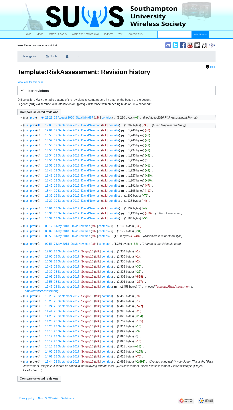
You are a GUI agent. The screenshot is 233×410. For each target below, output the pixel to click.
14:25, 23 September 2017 (62, 321)
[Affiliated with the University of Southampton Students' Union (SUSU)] (204, 45)
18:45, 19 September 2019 (62, 185)
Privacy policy (27, 398)
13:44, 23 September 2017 (62, 361)
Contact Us (136, 34)
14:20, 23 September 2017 (62, 326)
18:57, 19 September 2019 (62, 140)
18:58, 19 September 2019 (62, 135)
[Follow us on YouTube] (190, 45)
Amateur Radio (58, 34)
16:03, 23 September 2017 (62, 276)
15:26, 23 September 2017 (62, 301)
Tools (53, 56)
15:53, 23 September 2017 (62, 281)
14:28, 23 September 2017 (62, 316)
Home (28, 34)
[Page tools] (78, 56)
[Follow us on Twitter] (175, 45)
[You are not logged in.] (67, 56)
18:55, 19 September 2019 (62, 150)
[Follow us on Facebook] (182, 45)
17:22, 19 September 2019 (62, 200)
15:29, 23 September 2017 (62, 296)
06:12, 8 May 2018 (57, 226)
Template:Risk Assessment (172, 286)
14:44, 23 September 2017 (62, 311)
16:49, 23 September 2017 (62, 266)
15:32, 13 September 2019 (62, 218)
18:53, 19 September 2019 (62, 160)
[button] (116, 91)
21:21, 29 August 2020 (59, 117)
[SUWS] (116, 16)
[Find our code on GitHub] (197, 45)
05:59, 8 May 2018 (57, 236)
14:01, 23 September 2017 (62, 356)
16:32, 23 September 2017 (62, 271)
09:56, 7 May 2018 (57, 243)
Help (213, 66)
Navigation (30, 56)
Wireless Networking (85, 34)
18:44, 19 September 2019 (62, 190)
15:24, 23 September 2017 (62, 306)
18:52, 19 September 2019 (62, 165)
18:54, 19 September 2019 (62, 155)
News (40, 34)
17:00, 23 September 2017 (62, 251)
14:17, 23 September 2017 (62, 336)
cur (26, 125)
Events (108, 34)
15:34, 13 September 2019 (62, 213)
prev (33, 117)
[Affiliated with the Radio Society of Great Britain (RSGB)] (212, 45)
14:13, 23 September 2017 (62, 346)
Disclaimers (67, 398)
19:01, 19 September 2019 (62, 130)
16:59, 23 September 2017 (62, 261)
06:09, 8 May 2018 (57, 231)
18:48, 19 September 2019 (62, 170)
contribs (107, 117)
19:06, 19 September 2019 (62, 125)
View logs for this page (30, 81)
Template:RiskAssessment (40, 291)
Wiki (121, 34)
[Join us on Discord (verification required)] (168, 45)
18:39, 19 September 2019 (62, 195)
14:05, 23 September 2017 (62, 351)
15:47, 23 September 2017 (62, 286)
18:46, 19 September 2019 (62, 180)
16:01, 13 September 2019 (62, 208)
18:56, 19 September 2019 (62, 145)
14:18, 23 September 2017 (62, 331)
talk (97, 117)
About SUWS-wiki (47, 398)
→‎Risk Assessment (168, 213)
